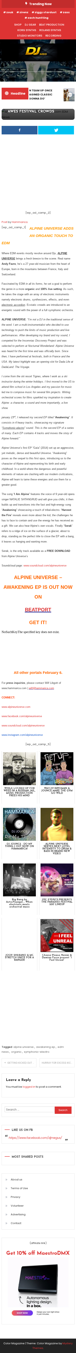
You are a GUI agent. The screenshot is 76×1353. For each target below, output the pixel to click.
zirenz (23, 12)
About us (16, 1179)
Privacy (15, 1197)
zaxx (66, 12)
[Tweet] (56, 130)
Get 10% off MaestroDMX (38, 1253)
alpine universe (23, 1047)
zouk (9, 12)
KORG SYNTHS (26, 30)
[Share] (19, 130)
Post (4, 222)
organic (16, 1052)
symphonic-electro (36, 1052)
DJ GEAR (30, 25)
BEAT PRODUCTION (51, 25)
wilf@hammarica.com (41, 688)
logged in (29, 1087)
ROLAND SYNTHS (50, 30)
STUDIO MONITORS (29, 36)
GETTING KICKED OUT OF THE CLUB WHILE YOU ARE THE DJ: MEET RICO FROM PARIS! (22, 1062)
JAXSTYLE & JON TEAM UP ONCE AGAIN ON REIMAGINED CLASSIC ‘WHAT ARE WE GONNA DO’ (29, 95)
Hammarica (20, 222)
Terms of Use (19, 1188)
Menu (11, 77)
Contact (16, 1223)
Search (64, 77)
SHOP (17, 25)
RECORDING (53, 36)
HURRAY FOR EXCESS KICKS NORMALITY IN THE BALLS (58, 1062)
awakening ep (45, 1047)
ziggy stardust (46, 12)
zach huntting (38, 18)
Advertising (18, 1214)
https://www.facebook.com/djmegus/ (35, 1138)
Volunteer (17, 1206)
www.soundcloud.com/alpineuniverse (45, 565)
